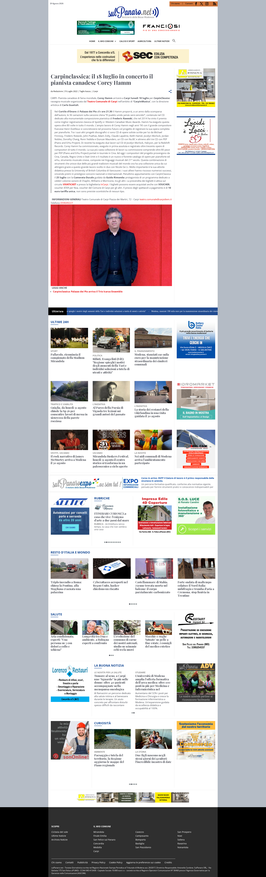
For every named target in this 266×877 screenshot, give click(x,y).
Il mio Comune (105, 41)
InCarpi (104, 184)
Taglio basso (85, 91)
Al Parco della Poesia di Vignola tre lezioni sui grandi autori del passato (109, 411)
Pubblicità (82, 862)
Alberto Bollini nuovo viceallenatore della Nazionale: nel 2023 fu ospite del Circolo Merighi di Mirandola (152, 682)
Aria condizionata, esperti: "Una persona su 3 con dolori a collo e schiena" (62, 643)
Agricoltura (144, 41)
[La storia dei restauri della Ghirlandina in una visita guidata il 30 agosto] (153, 392)
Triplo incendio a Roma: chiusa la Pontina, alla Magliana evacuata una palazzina (66, 587)
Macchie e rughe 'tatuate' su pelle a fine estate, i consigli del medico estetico (158, 641)
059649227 (66, 202)
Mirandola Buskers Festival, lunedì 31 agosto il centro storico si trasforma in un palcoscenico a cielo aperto (111, 461)
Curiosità (102, 723)
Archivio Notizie (59, 839)
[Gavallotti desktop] (133, 56)
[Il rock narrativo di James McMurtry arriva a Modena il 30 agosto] (69, 440)
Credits (168, 862)
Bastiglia (139, 843)
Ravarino (182, 843)
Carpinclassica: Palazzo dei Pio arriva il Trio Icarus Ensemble (88, 291)
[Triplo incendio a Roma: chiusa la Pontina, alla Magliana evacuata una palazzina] (69, 568)
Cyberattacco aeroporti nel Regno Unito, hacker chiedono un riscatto (110, 586)
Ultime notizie (161, 41)
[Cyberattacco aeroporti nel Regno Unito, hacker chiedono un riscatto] (112, 568)
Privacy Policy (98, 862)
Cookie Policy (115, 862)
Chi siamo (175, 3)
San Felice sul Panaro (104, 839)
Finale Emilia (100, 835)
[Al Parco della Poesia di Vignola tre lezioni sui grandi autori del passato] (111, 391)
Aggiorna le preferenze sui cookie (143, 862)
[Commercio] (196, 757)
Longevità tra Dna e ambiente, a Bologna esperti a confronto (95, 640)
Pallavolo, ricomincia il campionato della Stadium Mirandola (68, 358)
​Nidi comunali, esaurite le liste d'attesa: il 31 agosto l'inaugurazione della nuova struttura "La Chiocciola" (112, 681)
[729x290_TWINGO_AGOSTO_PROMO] (133, 33)
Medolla (97, 847)
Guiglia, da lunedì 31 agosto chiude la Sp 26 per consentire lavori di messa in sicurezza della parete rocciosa (69, 414)
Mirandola (98, 831)
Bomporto (140, 839)
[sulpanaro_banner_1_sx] (196, 700)
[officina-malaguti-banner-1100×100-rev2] (133, 797)
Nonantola (182, 847)
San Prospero (184, 831)
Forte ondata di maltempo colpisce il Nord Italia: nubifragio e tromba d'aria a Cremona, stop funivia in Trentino (196, 589)
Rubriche (102, 498)
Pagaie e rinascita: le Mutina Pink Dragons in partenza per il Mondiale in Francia (111, 760)
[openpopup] (215, 41)
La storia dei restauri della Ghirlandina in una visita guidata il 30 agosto (152, 413)
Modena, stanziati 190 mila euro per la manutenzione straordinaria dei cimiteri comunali (159, 311)
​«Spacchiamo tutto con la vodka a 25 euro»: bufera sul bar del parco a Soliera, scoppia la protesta (153, 760)
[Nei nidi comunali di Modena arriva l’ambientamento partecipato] (153, 440)
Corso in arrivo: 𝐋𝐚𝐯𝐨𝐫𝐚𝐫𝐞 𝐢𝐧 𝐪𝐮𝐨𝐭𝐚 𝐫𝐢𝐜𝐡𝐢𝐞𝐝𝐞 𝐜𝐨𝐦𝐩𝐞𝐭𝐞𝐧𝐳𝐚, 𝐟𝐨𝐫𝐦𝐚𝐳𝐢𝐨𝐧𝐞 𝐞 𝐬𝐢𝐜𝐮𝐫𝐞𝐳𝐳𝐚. (174, 479)
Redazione (58, 91)
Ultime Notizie (58, 835)
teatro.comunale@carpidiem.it (156, 199)
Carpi (95, 91)
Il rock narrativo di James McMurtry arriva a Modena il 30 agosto (68, 460)
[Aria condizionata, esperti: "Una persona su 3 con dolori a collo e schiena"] (64, 627)
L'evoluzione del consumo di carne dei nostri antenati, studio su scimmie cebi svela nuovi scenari (126, 643)
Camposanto (141, 835)
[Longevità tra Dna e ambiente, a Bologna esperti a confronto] (95, 627)
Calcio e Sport (127, 41)
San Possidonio (143, 847)
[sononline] (70, 757)
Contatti (189, 3)
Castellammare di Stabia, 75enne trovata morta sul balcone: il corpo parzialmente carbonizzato (152, 587)
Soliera (181, 839)
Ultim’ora (57, 311)
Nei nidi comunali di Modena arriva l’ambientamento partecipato (153, 460)
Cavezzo (139, 831)
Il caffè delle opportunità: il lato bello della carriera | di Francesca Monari (112, 517)
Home (92, 41)
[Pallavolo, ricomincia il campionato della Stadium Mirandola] (69, 338)
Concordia (98, 843)
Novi (179, 835)
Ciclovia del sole (59, 831)
